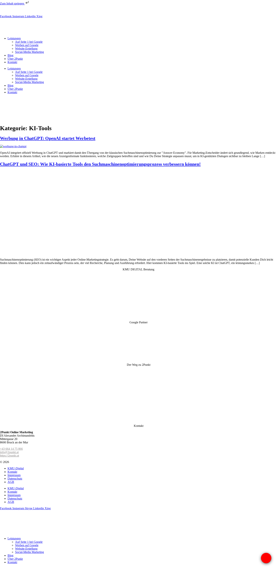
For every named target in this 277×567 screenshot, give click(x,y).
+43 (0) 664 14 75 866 (22, 9)
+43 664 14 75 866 (11, 448)
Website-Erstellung (26, 48)
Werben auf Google (26, 45)
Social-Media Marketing (29, 52)
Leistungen (14, 38)
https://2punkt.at (9, 455)
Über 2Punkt (15, 58)
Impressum (14, 475)
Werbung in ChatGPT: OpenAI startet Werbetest (47, 138)
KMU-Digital (16, 468)
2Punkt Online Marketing (25, 462)
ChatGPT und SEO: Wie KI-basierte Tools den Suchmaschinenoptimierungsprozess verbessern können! (100, 164)
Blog (10, 55)
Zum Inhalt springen (12, 3)
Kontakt (12, 62)
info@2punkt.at (47, 9)
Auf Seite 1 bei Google (29, 41)
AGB (11, 482)
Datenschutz (15, 478)
